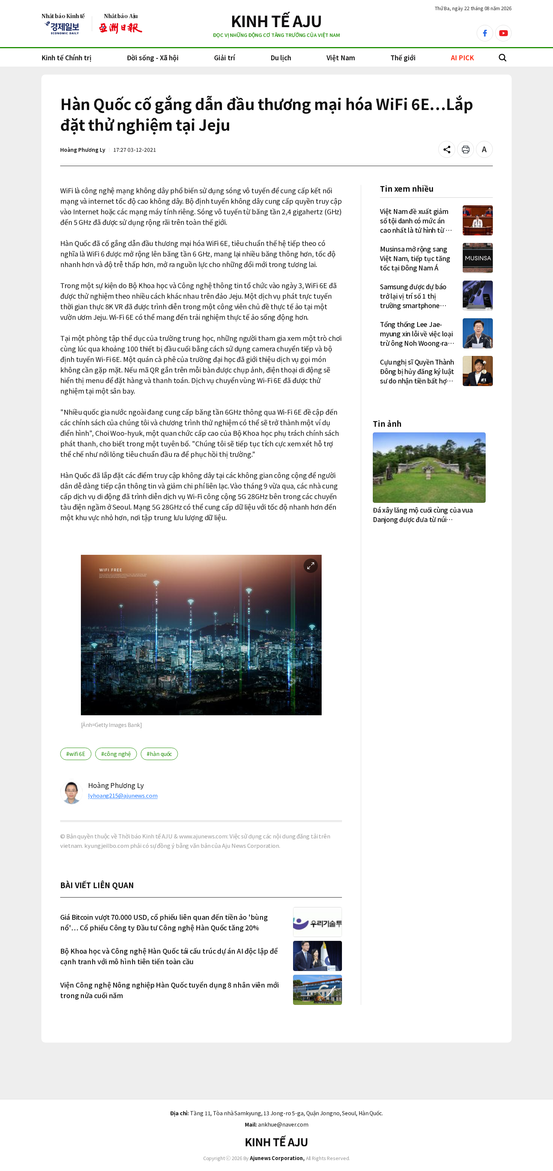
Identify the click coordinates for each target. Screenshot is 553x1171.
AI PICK (462, 57)
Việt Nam (341, 57)
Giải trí (224, 57)
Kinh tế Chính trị (66, 57)
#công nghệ (116, 753)
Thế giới (403, 57)
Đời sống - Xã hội (153, 57)
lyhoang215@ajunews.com (123, 795)
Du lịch (280, 57)
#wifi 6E (75, 753)
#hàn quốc (159, 753)
